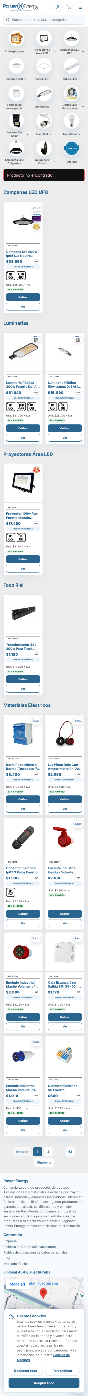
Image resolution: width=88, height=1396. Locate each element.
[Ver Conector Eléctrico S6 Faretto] (64, 1055)
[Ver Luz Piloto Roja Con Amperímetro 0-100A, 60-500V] (64, 734)
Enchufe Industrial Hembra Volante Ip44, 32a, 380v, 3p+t (62, 874)
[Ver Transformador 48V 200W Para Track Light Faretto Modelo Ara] (23, 614)
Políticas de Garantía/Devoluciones (29, 1247)
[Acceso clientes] (58, 7)
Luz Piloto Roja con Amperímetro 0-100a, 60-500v (65, 769)
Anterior (22, 1151)
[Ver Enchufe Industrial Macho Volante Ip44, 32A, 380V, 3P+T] (23, 952)
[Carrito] (69, 7)
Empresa (10, 1241)
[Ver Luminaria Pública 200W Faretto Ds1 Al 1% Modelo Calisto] (23, 352)
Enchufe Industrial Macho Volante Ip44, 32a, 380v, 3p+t (22, 986)
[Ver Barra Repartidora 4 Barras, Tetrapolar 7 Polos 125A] (23, 734)
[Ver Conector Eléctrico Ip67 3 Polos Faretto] (23, 837)
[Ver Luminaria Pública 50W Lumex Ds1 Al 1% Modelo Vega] (64, 352)
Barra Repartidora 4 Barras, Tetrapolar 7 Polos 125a (21, 769)
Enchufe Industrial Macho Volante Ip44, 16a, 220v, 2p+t (22, 1090)
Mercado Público (16, 1264)
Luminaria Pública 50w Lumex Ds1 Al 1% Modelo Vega (64, 387)
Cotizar (23, 297)
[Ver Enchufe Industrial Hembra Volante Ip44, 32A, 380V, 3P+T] (64, 837)
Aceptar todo (44, 1383)
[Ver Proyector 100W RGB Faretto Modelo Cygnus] (23, 483)
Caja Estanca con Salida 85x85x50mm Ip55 (64, 986)
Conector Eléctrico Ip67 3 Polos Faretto (22, 870)
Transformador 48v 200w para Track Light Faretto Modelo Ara (22, 651)
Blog (6, 1258)
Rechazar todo (25, 1371)
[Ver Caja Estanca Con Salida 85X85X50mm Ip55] (64, 952)
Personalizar (62, 1371)
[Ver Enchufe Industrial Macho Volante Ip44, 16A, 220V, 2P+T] (23, 1055)
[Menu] (80, 7)
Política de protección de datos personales (35, 1252)
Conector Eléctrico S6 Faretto (62, 1088)
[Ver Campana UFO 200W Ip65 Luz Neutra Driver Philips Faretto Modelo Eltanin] (23, 221)
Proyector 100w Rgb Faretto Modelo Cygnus (22, 518)
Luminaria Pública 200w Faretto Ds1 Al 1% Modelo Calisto (22, 387)
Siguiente (44, 1162)
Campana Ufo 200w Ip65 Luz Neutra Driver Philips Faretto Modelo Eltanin (22, 258)
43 (70, 1151)
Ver (23, 306)
